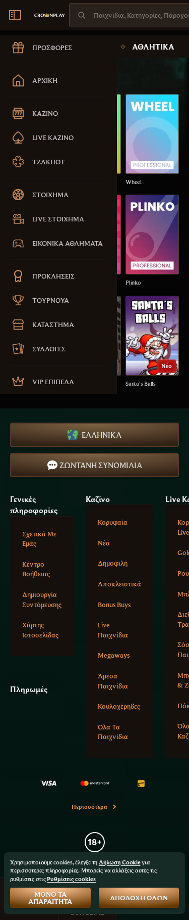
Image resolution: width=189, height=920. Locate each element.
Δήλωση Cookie (120, 862)
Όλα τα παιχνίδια (113, 732)
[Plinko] (152, 241)
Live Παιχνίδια (113, 629)
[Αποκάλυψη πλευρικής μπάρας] (15, 15)
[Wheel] (152, 140)
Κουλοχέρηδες (119, 706)
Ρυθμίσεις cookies (71, 879)
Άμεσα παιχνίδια (113, 681)
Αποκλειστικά (119, 583)
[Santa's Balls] (152, 342)
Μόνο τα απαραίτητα (50, 898)
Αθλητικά (153, 46)
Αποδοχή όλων (139, 897)
